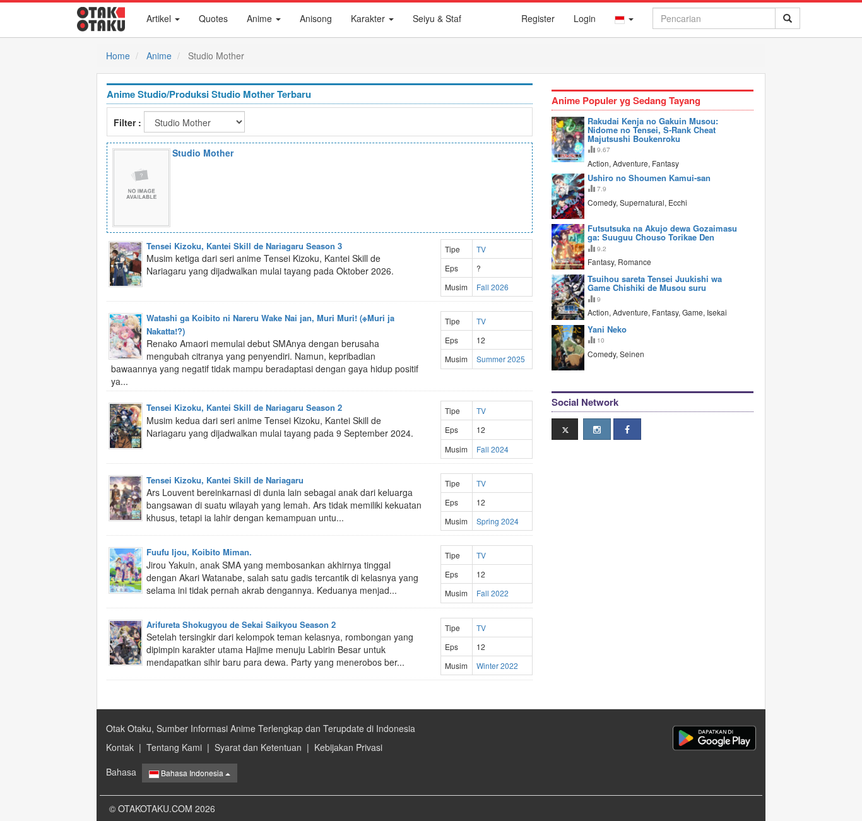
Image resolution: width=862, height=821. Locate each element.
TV (481, 249)
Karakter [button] (369, 18)
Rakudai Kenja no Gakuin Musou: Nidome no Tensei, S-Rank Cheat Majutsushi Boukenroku (652, 130)
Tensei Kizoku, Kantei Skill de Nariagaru (225, 480)
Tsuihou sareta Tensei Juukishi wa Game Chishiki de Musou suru (654, 283)
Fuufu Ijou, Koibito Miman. (199, 552)
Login (585, 18)
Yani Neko (607, 329)
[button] (624, 18)
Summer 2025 (500, 358)
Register (538, 18)
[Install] (714, 738)
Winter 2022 (497, 665)
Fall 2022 (492, 593)
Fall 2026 (492, 286)
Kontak (120, 747)
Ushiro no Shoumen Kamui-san (649, 178)
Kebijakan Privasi (348, 747)
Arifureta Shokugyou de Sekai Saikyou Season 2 (241, 624)
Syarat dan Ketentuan (258, 747)
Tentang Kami (174, 747)
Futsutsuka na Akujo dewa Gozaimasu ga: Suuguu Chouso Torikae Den (662, 232)
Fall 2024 (492, 449)
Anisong (316, 18)
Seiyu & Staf (437, 18)
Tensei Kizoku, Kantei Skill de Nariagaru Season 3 (244, 246)
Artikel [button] (160, 18)
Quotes (213, 18)
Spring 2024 (497, 521)
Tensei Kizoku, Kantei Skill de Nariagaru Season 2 (244, 407)
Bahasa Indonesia (192, 772)
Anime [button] (261, 18)
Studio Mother (202, 152)
